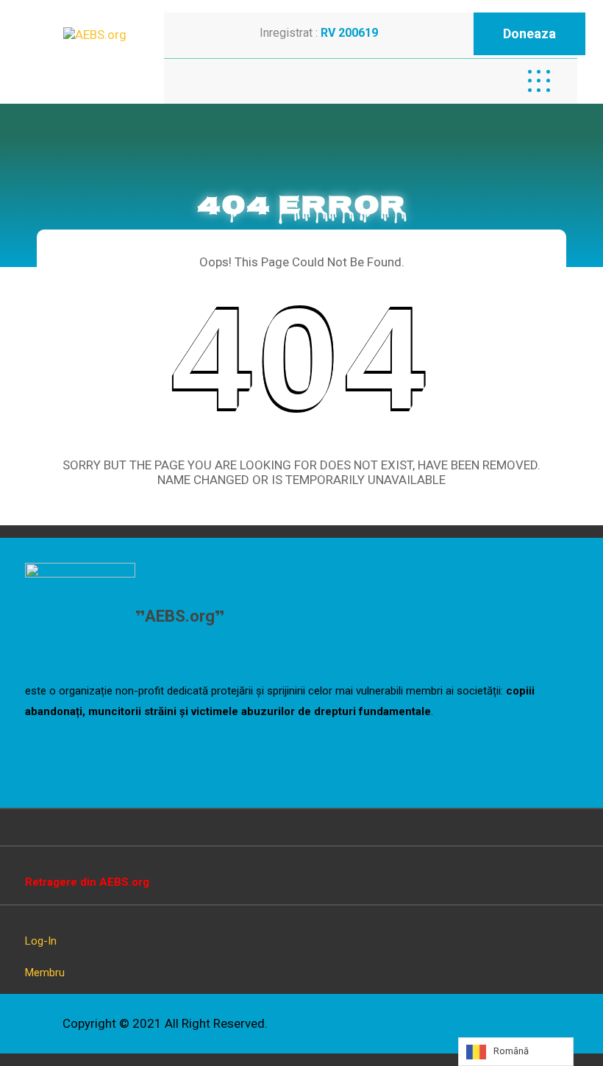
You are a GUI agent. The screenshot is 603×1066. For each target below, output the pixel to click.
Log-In (41, 941)
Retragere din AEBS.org (87, 882)
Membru (45, 972)
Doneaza (529, 33)
